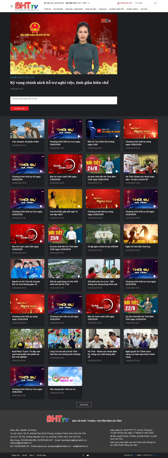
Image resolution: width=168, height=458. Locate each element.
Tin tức (143, 9)
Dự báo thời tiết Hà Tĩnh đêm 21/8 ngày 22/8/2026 (140, 317)
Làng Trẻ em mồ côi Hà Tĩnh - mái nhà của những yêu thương (65, 352)
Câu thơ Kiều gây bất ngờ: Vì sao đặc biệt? (64, 213)
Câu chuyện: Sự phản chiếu (25, 141)
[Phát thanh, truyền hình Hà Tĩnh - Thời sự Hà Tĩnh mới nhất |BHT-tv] (27, 6)
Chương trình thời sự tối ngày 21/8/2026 (64, 317)
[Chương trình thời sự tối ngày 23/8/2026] (27, 163)
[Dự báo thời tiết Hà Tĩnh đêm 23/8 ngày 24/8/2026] (103, 163)
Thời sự (47, 9)
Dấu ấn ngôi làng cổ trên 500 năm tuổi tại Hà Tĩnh (64, 282)
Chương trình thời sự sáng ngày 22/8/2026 (24, 317)
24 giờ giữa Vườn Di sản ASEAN (103, 246)
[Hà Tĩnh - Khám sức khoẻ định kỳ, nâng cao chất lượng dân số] (103, 338)
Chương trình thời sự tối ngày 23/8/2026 (26, 178)
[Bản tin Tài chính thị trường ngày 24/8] (103, 128)
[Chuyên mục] (11, 6)
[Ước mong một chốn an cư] (65, 376)
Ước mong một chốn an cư (63, 389)
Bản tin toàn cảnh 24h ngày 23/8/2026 (63, 178)
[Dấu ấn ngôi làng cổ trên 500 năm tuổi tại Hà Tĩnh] (65, 268)
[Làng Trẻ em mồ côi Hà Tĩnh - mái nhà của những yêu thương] (65, 338)
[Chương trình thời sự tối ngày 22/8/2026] (141, 198)
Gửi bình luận (19, 108)
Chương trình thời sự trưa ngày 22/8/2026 (141, 282)
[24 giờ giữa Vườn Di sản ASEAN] (103, 233)
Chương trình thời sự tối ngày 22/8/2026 (140, 213)
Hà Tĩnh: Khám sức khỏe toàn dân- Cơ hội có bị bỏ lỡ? (140, 178)
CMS (137, 455)
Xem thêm (84, 405)
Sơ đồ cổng (41, 455)
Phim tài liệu (90, 9)
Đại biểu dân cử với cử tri (22, 77)
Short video (132, 9)
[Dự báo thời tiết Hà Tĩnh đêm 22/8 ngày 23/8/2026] (65, 233)
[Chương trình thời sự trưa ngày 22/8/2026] (141, 268)
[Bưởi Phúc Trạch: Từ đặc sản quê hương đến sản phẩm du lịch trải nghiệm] (27, 338)
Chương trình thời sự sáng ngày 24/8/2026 (138, 143)
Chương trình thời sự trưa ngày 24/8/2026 (65, 143)
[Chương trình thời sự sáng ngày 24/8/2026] (141, 128)
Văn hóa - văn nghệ (74, 9)
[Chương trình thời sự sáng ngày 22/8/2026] (27, 303)
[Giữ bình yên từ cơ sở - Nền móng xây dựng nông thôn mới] (103, 268)
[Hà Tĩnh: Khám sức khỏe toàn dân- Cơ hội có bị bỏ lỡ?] (141, 163)
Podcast (103, 9)
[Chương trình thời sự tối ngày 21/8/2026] (65, 303)
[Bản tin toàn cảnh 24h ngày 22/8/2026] (27, 233)
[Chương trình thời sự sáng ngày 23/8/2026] (103, 198)
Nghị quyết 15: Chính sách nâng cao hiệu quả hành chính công (140, 354)
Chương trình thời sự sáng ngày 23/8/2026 (100, 213)
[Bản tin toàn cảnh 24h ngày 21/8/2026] (103, 303)
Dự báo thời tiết (116, 9)
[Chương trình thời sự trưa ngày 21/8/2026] (27, 376)
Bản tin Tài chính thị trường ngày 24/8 (101, 143)
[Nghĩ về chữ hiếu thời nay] (141, 233)
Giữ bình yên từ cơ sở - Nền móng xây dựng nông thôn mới (102, 282)
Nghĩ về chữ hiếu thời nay (138, 246)
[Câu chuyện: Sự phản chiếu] (27, 128)
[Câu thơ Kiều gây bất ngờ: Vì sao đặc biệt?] (65, 198)
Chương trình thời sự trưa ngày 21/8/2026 (27, 390)
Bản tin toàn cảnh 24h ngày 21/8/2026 (101, 317)
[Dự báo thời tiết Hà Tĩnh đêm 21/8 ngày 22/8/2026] (141, 303)
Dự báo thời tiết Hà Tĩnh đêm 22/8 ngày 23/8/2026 (64, 247)
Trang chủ (15, 455)
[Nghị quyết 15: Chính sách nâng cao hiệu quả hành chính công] (141, 338)
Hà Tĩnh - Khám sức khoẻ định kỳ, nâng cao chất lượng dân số (102, 354)
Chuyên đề (58, 9)
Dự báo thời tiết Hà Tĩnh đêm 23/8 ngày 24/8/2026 (102, 178)
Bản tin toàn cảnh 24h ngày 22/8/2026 (25, 247)
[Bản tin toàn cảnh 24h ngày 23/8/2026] (65, 163)
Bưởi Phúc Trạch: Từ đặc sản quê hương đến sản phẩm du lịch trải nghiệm (26, 354)
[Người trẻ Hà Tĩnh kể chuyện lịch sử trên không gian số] (27, 268)
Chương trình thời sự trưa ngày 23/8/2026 (27, 213)
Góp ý (31, 455)
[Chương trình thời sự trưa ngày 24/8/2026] (65, 128)
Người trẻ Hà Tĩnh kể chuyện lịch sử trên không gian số (26, 282)
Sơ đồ (24, 455)
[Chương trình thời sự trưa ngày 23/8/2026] (27, 198)
